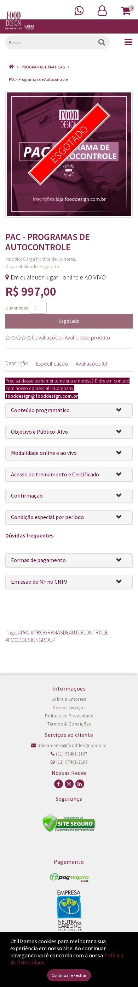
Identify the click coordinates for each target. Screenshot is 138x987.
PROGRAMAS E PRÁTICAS (43, 67)
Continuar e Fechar (69, 975)
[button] (121, 410)
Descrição (16, 363)
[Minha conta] (102, 10)
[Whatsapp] (79, 10)
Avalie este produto (87, 337)
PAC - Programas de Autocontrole (38, 79)
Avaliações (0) (91, 363)
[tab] (69, 410)
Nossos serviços (69, 708)
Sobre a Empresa (69, 699)
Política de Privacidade (69, 716)
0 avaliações (46, 337)
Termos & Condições (69, 724)
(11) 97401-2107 (71, 754)
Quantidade (16, 308)
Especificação (52, 363)
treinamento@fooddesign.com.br (71, 745)
